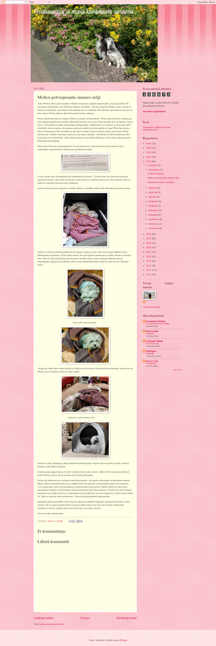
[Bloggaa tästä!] (72, 521)
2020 (149, 238)
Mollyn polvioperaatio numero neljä (163, 177)
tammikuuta (153, 228)
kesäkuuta (153, 205)
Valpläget (150, 353)
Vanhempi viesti (127, 618)
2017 (149, 252)
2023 (149, 156)
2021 (149, 233)
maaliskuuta (153, 219)
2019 (149, 243)
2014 (149, 265)
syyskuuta (153, 192)
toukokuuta (153, 210)
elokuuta (152, 196)
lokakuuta (153, 187)
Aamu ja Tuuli (152, 361)
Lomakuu (150, 333)
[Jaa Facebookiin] (78, 521)
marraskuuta (154, 169)
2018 (149, 247)
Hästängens (151, 351)
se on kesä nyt (152, 343)
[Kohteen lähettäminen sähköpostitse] (70, 521)
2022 (149, 161)
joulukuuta (153, 165)
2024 (149, 152)
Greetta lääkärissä (156, 173)
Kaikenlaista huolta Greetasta (161, 182)
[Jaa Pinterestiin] (81, 521)
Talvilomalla (151, 363)
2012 (149, 274)
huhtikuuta (153, 214)
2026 (149, 143)
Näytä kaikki (177, 370)
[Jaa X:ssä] (75, 521)
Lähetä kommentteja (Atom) (51, 624)
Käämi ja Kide (152, 331)
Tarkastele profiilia (151, 307)
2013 (149, 269)
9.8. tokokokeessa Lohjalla (157, 323)
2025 (149, 147)
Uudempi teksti (43, 618)
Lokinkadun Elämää (154, 341)
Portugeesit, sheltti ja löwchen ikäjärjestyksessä (156, 128)
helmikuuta (153, 223)
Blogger (123, 640)
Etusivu (85, 618)
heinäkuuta (153, 201)
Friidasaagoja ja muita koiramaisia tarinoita (83, 12)
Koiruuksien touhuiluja (155, 321)
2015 (149, 261)
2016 (149, 256)
